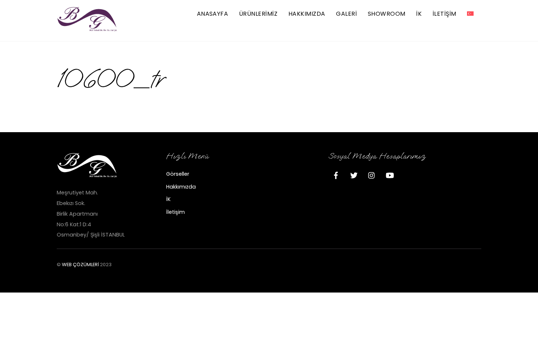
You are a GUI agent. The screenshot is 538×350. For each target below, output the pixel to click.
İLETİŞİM (444, 14)
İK (419, 14)
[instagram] (372, 174)
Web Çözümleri (80, 264)
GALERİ (346, 14)
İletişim (175, 212)
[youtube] (389, 174)
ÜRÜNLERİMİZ (258, 14)
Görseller (177, 174)
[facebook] (336, 174)
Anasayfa (212, 14)
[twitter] (354, 174)
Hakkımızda (306, 14)
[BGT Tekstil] (88, 29)
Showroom (387, 14)
